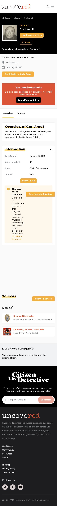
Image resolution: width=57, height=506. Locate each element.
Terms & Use (8, 472)
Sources (21, 113)
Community (8, 450)
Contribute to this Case (40, 194)
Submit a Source (43, 298)
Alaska (17, 18)
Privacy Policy (8, 468)
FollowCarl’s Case (32, 35)
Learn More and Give (28, 100)
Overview (8, 113)
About (5, 457)
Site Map (6, 464)
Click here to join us (17, 238)
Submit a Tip (28, 180)
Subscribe (46, 399)
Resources (7, 453)
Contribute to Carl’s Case (18, 74)
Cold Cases (7, 446)
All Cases (6, 18)
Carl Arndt (28, 18)
